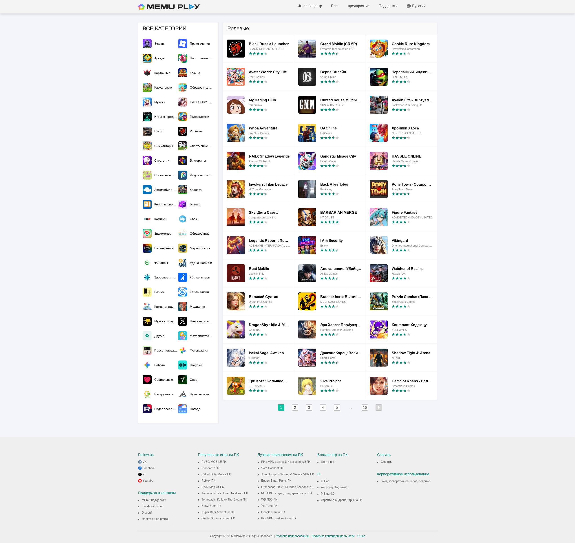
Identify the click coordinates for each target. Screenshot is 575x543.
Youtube (148, 480)
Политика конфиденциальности (333, 536)
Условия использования (292, 536)
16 (365, 407)
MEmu (169, 7)
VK (145, 461)
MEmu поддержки (154, 500)
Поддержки (388, 6)
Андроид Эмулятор (334, 487)
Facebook (149, 468)
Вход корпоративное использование (405, 481)
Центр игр (327, 461)
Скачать (386, 461)
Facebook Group (152, 506)
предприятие (359, 6)
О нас (361, 536)
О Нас (325, 481)
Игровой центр (309, 6)
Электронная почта (155, 519)
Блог (335, 6)
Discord (147, 512)
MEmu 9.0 (327, 493)
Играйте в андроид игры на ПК (342, 500)
